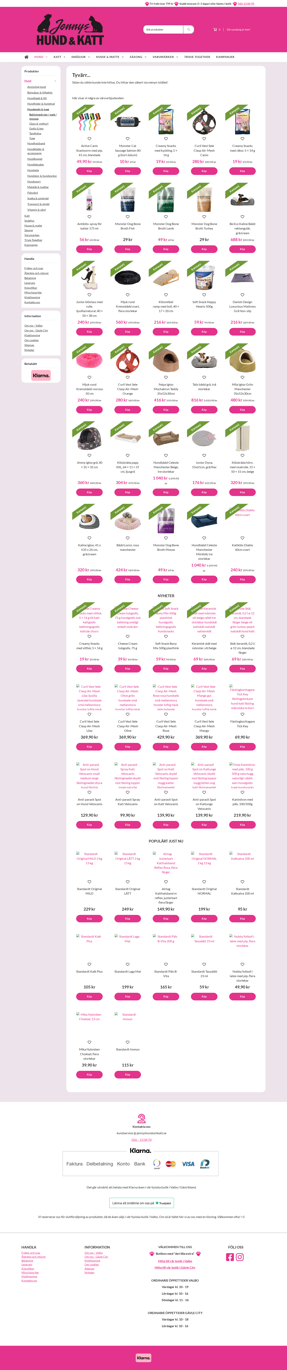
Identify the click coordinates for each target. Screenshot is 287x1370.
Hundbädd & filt (37, 98)
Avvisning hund (36, 86)
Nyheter (29, 350)
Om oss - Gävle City (36, 330)
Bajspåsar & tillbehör (40, 92)
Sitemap (29, 345)
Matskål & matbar (38, 187)
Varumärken (163, 57)
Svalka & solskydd (38, 198)
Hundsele (33, 170)
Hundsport (34, 181)
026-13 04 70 (246, 3)
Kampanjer (225, 57)
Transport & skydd (38, 204)
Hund (38, 57)
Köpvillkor (30, 287)
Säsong (136, 57)
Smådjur (78, 57)
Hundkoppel (34, 158)
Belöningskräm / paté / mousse (43, 116)
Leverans (29, 282)
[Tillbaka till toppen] (260, 1364)
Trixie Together (197, 57)
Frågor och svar (33, 268)
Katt (57, 57)
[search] (188, 29)
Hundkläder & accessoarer (35, 151)
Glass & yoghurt (38, 123)
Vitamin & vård (36, 209)
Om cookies (31, 340)
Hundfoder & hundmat (41, 103)
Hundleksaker (35, 164)
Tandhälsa (35, 133)
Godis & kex (36, 128)
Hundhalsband (36, 143)
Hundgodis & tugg (38, 109)
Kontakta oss (32, 302)
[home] (26, 57)
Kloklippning (32, 297)
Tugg (32, 138)
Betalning (30, 278)
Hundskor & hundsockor (42, 175)
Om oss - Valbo (33, 325)
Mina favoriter (33, 292)
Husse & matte (107, 57)
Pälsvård (32, 192)
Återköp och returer (36, 273)
